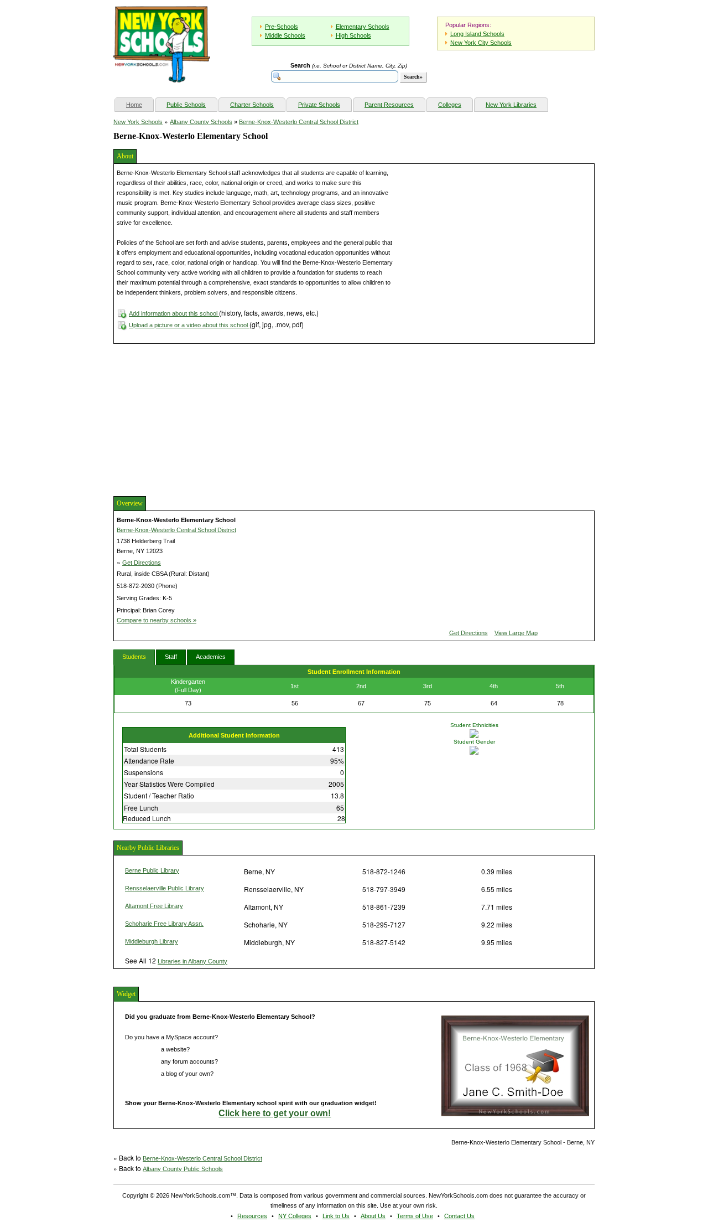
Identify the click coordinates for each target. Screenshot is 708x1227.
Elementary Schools (362, 26)
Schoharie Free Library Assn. (164, 923)
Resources (252, 1216)
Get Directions (141, 562)
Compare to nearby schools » (156, 620)
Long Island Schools (477, 33)
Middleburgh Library (151, 941)
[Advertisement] (196, 418)
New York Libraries (511, 104)
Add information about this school (174, 313)
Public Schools (186, 104)
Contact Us (459, 1216)
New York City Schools (481, 42)
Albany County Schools (201, 121)
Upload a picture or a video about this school (189, 325)
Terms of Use (415, 1216)
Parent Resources (389, 104)
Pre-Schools (281, 26)
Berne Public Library (152, 870)
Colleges (449, 104)
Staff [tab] (171, 656)
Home (139, 104)
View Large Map (516, 633)
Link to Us (336, 1216)
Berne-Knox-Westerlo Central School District (298, 121)
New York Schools (138, 121)
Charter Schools (252, 104)
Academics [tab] (211, 656)
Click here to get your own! (274, 1113)
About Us (373, 1216)
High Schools (353, 35)
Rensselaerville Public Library (164, 888)
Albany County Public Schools (183, 1169)
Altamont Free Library (154, 906)
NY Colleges (294, 1216)
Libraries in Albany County (192, 961)
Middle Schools (285, 35)
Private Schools (319, 104)
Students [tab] (134, 656)
